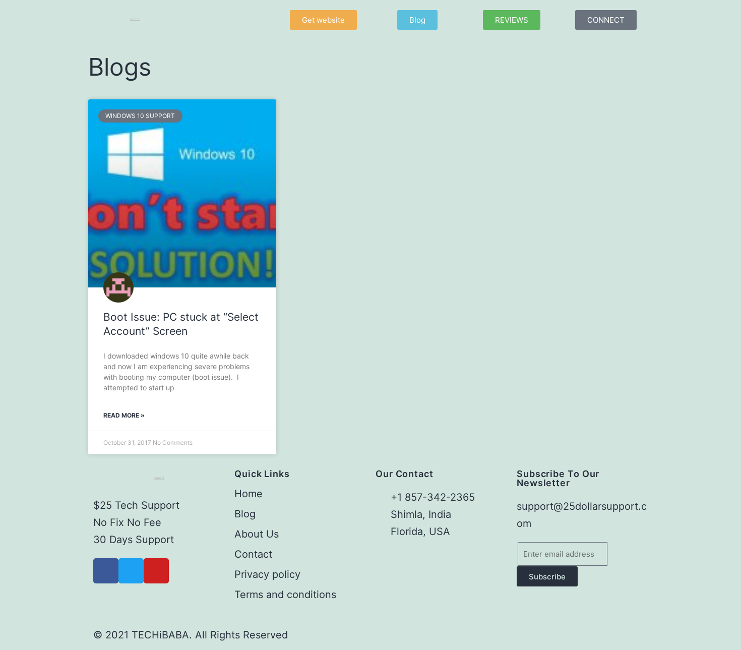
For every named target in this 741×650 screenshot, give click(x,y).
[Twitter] (131, 570)
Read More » (124, 415)
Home (248, 494)
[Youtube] (156, 570)
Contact (253, 554)
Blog (245, 514)
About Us (256, 534)
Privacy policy (267, 574)
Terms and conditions (285, 594)
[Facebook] (105, 570)
